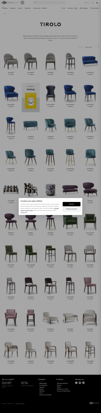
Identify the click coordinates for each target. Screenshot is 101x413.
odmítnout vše (24, 212)
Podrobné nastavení (71, 209)
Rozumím (71, 204)
